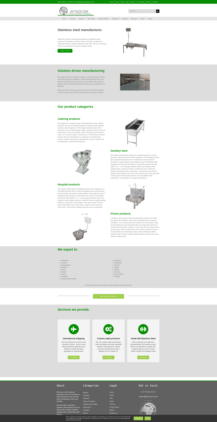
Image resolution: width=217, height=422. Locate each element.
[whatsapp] (151, 400)
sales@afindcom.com (88, 2)
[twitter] (148, 400)
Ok (147, 418)
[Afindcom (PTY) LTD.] (148, 403)
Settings (138, 418)
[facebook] (145, 400)
